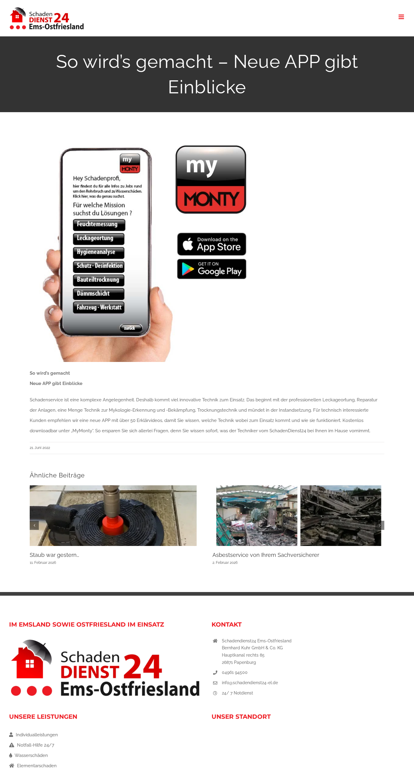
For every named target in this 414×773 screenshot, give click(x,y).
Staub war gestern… (54, 555)
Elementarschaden (36, 765)
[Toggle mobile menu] (402, 17)
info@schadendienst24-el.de (250, 682)
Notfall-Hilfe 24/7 (35, 745)
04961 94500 (235, 672)
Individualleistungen (36, 735)
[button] (34, 525)
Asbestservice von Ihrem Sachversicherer (265, 555)
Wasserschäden (31, 755)
